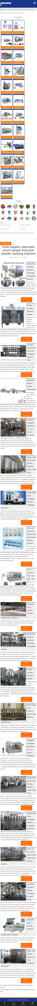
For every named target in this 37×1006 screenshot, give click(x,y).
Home (9, 9)
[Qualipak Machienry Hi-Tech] (6, 3)
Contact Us (26, 298)
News (14, 9)
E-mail (14, 1004)
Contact (23, 1004)
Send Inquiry (26, 301)
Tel (4, 1004)
